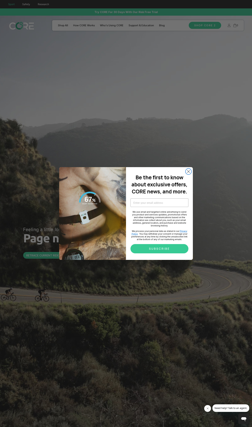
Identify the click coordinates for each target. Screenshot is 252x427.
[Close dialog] (188, 171)
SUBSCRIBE (159, 249)
